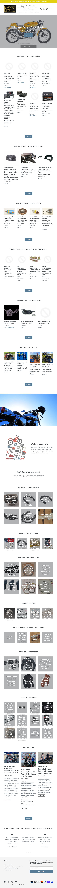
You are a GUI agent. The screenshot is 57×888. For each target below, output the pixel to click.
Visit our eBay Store (9, 866)
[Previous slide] (22, 46)
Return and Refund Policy (11, 868)
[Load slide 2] (25, 46)
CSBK (22, 805)
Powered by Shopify (20, 884)
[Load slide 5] (29, 46)
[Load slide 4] (28, 46)
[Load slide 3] (28, 424)
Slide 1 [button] (26, 852)
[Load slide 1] (24, 46)
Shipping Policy (8, 870)
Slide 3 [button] (30, 852)
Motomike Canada (11, 884)
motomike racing (29, 805)
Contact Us (20, 866)
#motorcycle (24, 800)
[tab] (26, 852)
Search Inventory (8, 864)
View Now (28, 35)
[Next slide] (32, 46)
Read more (7, 799)
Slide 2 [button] (28, 852)
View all (28, 136)
